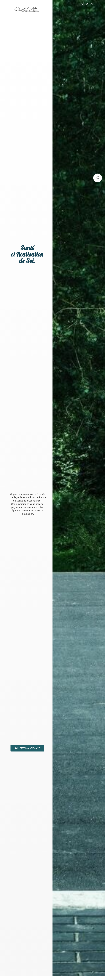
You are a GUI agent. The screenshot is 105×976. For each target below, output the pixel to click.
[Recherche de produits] (97, 178)
